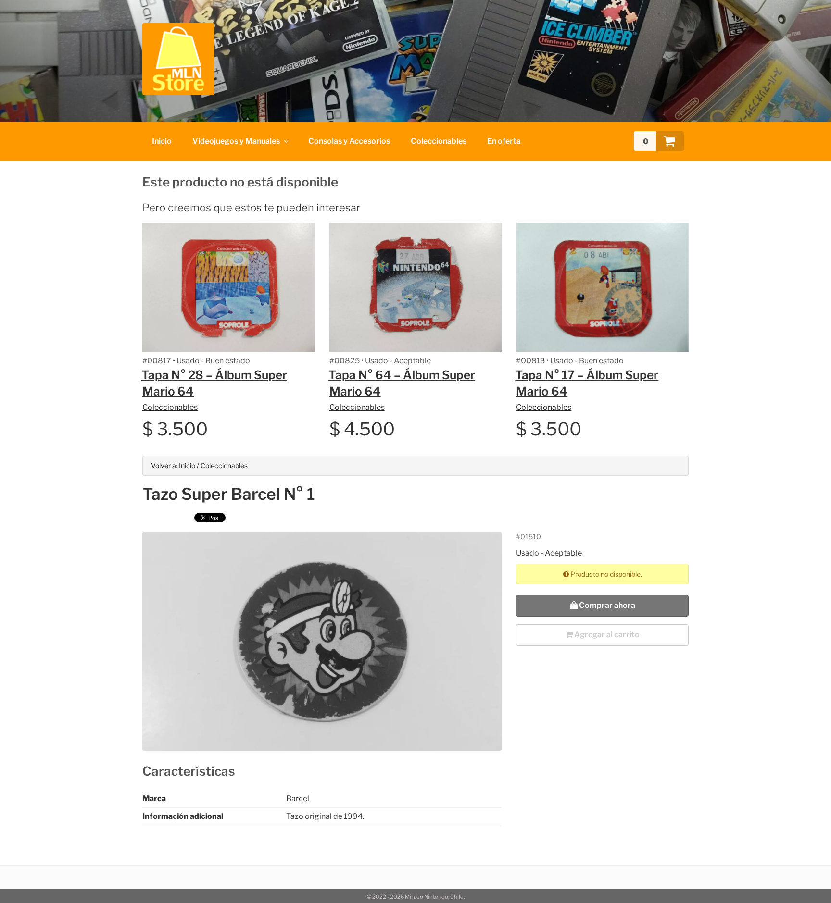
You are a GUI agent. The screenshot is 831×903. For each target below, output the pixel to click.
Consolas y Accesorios (349, 141)
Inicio (162, 141)
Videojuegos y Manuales (236, 141)
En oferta (504, 141)
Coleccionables (438, 141)
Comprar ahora (606, 605)
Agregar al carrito (606, 634)
